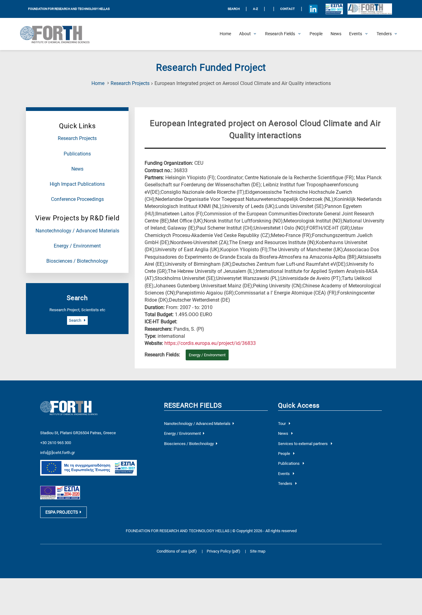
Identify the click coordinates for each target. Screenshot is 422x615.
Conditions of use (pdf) (177, 551)
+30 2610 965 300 (55, 442)
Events (284, 473)
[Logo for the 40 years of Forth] (370, 9)
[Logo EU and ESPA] (334, 9)
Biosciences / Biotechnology (77, 261)
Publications (77, 154)
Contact (287, 9)
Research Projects (130, 83)
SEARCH (234, 9)
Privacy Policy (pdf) (224, 551)
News (77, 169)
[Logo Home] (58, 34)
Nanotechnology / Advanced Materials (77, 231)
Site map (257, 551)
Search (75, 320)
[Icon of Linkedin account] (313, 9)
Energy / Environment (77, 246)
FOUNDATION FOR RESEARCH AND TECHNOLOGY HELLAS (69, 9)
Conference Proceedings (77, 199)
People (284, 453)
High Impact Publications (77, 184)
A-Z (255, 9)
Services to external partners (303, 443)
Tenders (285, 483)
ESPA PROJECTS (61, 512)
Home (97, 83)
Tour (282, 423)
